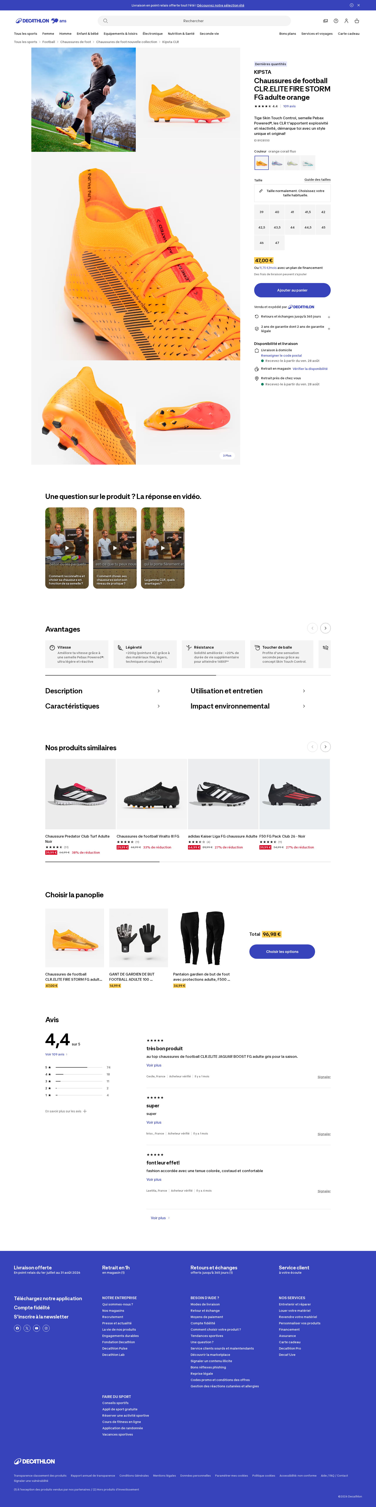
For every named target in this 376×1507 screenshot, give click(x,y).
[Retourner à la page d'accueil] (41, 20)
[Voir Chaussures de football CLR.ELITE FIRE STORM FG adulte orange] (74, 938)
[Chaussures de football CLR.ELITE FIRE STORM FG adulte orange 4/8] (83, 412)
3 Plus (227, 455)
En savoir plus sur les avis (63, 1111)
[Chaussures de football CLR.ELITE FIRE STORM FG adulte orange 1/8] (188, 100)
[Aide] (336, 21)
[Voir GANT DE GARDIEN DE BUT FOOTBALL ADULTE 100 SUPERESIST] (138, 938)
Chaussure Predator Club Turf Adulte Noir (78, 839)
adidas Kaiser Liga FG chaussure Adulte (222, 836)
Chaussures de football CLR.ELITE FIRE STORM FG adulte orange (73, 977)
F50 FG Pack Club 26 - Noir (282, 836)
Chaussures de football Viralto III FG (148, 836)
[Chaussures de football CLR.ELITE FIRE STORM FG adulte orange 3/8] (135, 256)
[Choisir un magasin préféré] (325, 21)
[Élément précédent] (312, 628)
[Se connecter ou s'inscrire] (346, 21)
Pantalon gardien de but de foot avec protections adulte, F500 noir (202, 977)
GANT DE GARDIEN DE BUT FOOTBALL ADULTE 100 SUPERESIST (132, 977)
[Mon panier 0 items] (357, 21)
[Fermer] (358, 5)
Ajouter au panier (292, 290)
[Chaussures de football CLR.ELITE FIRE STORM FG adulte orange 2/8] (83, 100)
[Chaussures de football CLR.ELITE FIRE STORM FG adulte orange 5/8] (188, 412)
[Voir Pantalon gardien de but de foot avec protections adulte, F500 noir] (202, 938)
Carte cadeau (348, 33)
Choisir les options (282, 951)
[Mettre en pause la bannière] (351, 5)
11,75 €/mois (268, 268)
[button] (67, 548)
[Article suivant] (325, 628)
